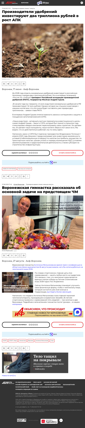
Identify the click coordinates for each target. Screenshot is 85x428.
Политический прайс (22, 387)
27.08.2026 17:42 (7, 184)
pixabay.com (6, 79)
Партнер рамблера (33, 420)
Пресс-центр (37, 382)
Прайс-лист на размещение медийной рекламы (47, 387)
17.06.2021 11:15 (6, 8)
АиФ (15, 250)
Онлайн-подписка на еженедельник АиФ (28, 384)
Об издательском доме (23, 382)
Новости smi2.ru (9, 376)
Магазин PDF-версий (50, 382)
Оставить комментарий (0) (67, 153)
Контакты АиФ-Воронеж (53, 384)
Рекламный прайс (69, 384)
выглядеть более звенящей (59, 292)
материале (17, 304)
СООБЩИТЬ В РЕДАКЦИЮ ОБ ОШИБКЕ (26, 389)
